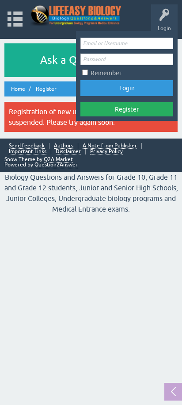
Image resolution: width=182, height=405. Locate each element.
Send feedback (27, 146)
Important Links (27, 151)
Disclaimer (68, 151)
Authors (63, 146)
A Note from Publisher (110, 146)
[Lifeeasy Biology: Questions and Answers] (76, 15)
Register (127, 109)
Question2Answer (56, 165)
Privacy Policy (106, 151)
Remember (106, 73)
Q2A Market (58, 159)
